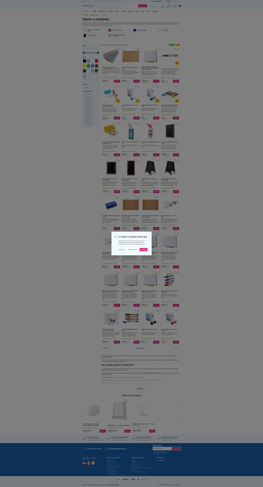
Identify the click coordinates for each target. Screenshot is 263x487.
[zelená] (88, 66)
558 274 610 (94, 449)
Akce (178, 44)
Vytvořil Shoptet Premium (167, 484)
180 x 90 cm (88, 106)
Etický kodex (135, 470)
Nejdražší (117, 44)
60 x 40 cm (88, 122)
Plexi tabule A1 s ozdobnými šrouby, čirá (94, 425)
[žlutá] (84, 66)
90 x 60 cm (88, 96)
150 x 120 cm (88, 103)
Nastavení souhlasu (132, 249)
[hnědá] (96, 66)
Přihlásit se (176, 448)
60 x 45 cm (88, 94)
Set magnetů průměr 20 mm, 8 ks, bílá (143, 425)
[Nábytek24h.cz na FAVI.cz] (84, 463)
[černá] (84, 61)
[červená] (96, 61)
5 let (87, 87)
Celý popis (110, 25)
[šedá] (88, 61)
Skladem (172, 44)
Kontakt (117, 1)
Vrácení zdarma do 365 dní (113, 464)
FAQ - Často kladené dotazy (138, 471)
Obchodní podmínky (97, 1)
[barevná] (96, 72)
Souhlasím (143, 249)
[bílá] (92, 61)
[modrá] (92, 66)
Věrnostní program (111, 470)
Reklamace (84, 1)
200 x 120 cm (88, 113)
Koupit (116, 81)
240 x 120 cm (88, 117)
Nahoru (105, 348)
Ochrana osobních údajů (108, 1)
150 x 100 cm (89, 101)
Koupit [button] (102, 431)
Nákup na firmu (110, 460)
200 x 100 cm (88, 110)
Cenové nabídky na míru (112, 473)
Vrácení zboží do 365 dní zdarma (169, 437)
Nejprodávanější (124, 44)
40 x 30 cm (88, 120)
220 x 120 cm (88, 115)
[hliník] (84, 77)
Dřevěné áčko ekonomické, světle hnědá (168, 425)
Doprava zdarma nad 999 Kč (143, 437)
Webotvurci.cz (177, 484)
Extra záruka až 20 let (92, 437)
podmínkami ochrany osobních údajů (160, 452)
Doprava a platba (111, 462)
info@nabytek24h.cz (117, 449)
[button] (94, 430)
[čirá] (88, 72)
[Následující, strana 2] (176, 348)
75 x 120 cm (88, 124)
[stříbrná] (92, 72)
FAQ (89, 1)
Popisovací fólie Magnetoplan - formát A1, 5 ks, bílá (118, 424)
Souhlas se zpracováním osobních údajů (141, 468)
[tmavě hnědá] (84, 72)
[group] (94, 416)
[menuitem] (86, 11)
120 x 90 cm (88, 99)
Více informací (122, 249)
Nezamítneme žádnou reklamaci (120, 437)
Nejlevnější (111, 44)
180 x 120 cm (88, 108)
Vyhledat (142, 6)
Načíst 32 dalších (140, 348)
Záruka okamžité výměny (113, 471)
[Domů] (82, 15)
